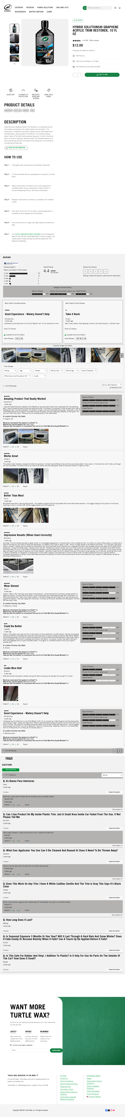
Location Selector (95, 1097)
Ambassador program (94, 1076)
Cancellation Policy (66, 1089)
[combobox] (99, 8)
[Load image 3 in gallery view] (14, 49)
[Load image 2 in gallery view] (14, 39)
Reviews (26, 110)
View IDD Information (16, 148)
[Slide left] (14, 21)
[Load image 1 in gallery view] (14, 28)
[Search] (84, 8)
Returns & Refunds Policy (69, 1084)
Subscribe (56, 1050)
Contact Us (64, 1078)
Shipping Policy (65, 1087)
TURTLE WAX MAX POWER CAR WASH (28, 234)
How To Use (17, 110)
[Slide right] (14, 64)
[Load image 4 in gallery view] (14, 59)
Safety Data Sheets (93, 1091)
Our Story (63, 1076)
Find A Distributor (93, 1094)
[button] (19, 8)
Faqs (32, 110)
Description (8, 110)
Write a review (94, 40)
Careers (89, 1078)
